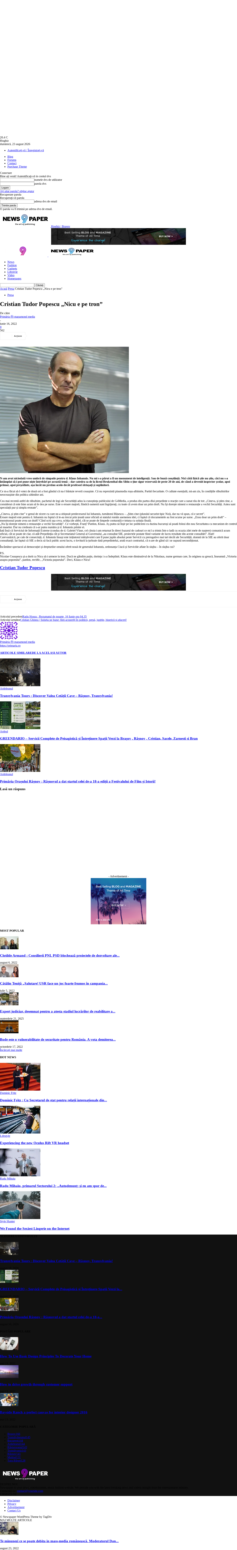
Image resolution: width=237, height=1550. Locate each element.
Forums (11, 160)
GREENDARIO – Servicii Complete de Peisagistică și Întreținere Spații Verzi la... (61, 1289)
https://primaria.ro (10, 645)
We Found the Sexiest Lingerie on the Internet (34, 1228)
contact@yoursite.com (30, 1490)
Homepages (14, 278)
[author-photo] (9, 638)
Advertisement (15, 1507)
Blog (10, 156)
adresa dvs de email (45, 201)
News (10, 261)
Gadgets (12, 268)
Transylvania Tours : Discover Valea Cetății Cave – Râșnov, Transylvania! (56, 696)
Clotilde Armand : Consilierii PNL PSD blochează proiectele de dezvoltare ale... (60, 955)
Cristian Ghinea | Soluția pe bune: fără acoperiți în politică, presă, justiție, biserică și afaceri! (73, 619)
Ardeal (4, 731)
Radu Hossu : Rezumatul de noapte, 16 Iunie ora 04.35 (54, 616)
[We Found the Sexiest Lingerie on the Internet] (20, 1218)
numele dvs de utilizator (48, 179)
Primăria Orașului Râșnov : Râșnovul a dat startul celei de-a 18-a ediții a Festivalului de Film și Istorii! (78, 781)
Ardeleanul (6, 688)
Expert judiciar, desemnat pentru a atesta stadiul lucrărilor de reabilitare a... (57, 1011)
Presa (11, 288)
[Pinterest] (62, 336)
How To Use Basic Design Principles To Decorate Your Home (45, 1356)
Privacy (11, 1503)
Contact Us (14, 1510)
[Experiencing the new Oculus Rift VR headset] (20, 1132)
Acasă (3, 288)
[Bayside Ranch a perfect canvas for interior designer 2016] (9, 1405)
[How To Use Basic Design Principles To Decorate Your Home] (9, 1349)
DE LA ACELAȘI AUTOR (49, 652)
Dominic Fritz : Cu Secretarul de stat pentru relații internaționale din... (53, 1100)
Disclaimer (13, 1500)
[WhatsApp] (75, 336)
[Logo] (24, 255)
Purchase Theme (17, 166)
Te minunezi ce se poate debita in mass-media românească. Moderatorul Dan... (59, 1541)
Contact (11, 163)
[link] (22, 567)
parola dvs (40, 183)
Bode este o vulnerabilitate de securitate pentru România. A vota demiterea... (58, 1039)
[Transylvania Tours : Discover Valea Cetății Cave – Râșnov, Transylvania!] (20, 685)
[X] (49, 336)
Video (10, 275)
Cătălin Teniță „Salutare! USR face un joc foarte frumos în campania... (54, 983)
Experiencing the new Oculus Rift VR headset (34, 1143)
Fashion (12, 265)
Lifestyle (12, 271)
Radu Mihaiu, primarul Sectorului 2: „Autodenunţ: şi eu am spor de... (53, 1186)
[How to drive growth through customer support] (9, 1377)
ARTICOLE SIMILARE (16, 652)
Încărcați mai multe (11, 1050)
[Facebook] (35, 336)
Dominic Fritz (8, 1093)
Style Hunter (7, 1221)
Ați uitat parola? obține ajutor (17, 191)
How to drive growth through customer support (36, 1384)
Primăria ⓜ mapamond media (17, 316)
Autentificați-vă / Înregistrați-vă (25, 150)
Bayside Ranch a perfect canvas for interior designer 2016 (43, 1412)
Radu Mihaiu (7, 1178)
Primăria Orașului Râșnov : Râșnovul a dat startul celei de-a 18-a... (51, 1317)
